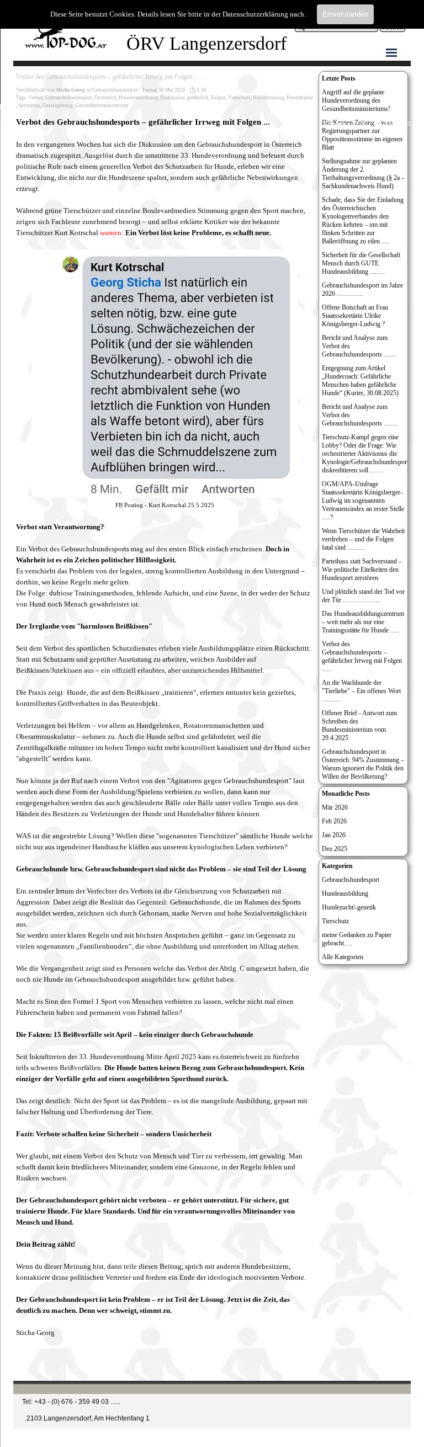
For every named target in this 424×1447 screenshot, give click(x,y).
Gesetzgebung (58, 105)
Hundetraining (268, 97)
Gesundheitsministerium (101, 105)
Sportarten (29, 105)
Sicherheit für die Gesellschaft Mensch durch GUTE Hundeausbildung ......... (361, 263)
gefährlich (198, 97)
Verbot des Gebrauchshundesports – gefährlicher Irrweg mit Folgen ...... (362, 656)
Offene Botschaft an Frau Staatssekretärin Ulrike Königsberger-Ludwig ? (355, 316)
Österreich (105, 97)
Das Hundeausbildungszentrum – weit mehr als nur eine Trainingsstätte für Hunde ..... (363, 622)
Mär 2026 (335, 807)
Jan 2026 (334, 835)
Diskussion (172, 97)
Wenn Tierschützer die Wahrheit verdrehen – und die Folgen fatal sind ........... (363, 539)
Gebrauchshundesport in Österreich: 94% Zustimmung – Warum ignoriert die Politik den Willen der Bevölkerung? (363, 764)
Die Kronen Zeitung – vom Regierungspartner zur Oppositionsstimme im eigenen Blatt (362, 135)
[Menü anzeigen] (391, 52)
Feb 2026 (334, 821)
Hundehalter (300, 97)
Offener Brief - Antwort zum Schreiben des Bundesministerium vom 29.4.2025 (359, 725)
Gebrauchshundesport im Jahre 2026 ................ (362, 289)
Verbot (36, 97)
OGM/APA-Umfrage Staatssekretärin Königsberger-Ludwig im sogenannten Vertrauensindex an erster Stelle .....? (363, 500)
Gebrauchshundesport (68, 97)
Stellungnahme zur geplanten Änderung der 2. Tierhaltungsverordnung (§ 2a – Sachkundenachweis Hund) (363, 173)
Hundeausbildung (345, 893)
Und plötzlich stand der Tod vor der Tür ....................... (363, 596)
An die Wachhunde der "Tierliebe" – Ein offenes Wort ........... (361, 691)
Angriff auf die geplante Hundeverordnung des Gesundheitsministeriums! (356, 100)
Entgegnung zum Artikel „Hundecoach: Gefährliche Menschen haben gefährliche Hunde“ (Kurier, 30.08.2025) (360, 380)
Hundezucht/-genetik (349, 907)
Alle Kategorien (342, 957)
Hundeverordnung (138, 97)
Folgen (218, 97)
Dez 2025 (334, 849)
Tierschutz (239, 97)
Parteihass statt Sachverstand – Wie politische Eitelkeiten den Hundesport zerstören (362, 569)
